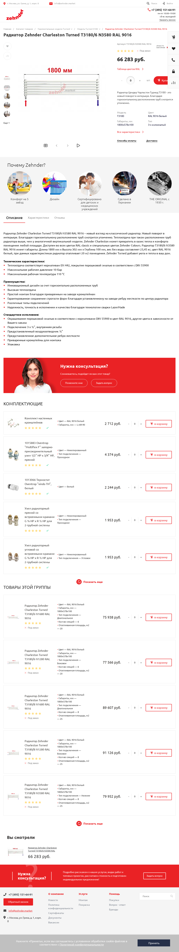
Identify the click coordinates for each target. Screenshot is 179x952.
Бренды (113, 909)
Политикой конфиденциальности (82, 944)
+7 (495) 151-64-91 (163, 9)
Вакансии (53, 922)
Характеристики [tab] (38, 217)
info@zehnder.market (64, 3)
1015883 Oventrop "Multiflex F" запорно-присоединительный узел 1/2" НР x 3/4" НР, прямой (39, 451)
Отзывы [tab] (59, 217)
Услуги (83, 894)
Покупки (114, 900)
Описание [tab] (14, 218)
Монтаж (83, 900)
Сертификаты (56, 913)
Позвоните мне (74, 383)
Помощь (114, 894)
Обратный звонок (18, 901)
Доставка (151, 141)
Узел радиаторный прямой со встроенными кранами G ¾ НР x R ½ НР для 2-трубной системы (40, 517)
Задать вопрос (104, 383)
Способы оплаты (126, 141)
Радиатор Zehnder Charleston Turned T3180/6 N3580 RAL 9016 (42, 851)
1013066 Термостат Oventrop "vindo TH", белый (38, 484)
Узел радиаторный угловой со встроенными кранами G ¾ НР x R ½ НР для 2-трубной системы (40, 554)
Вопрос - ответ (117, 904)
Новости (53, 900)
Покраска (84, 904)
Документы (55, 917)
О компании (56, 894)
